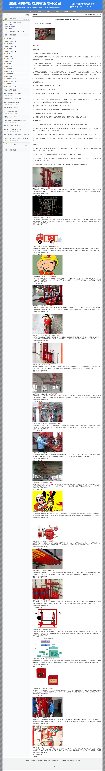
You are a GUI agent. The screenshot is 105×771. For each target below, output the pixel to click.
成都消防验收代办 (10, 73)
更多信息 (34, 756)
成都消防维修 (8, 61)
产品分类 (48, 11)
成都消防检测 (8, 48)
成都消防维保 (8, 38)
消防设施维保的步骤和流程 (11, 107)
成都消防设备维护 (10, 81)
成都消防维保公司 (10, 41)
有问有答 (66, 11)
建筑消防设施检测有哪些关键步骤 (12, 93)
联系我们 (75, 11)
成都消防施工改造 (10, 78)
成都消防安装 (8, 76)
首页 (30, 11)
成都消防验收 (8, 71)
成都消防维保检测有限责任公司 (40, 193)
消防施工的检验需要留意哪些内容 (12, 125)
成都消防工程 (8, 68)
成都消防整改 (8, 66)
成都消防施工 (8, 56)
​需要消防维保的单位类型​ (10, 111)
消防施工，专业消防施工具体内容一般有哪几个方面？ (16, 138)
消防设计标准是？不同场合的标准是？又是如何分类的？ (16, 134)
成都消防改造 (8, 43)
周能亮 (78, 760)
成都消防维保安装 (10, 83)
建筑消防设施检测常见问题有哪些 (12, 98)
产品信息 (39, 11)
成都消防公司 (8, 53)
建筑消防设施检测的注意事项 (11, 102)
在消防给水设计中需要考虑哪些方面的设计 (15, 120)
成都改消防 (8, 58)
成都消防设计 (8, 63)
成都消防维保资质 (10, 86)
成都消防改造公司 (10, 46)
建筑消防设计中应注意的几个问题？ (13, 129)
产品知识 (57, 11)
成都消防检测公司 (10, 51)
